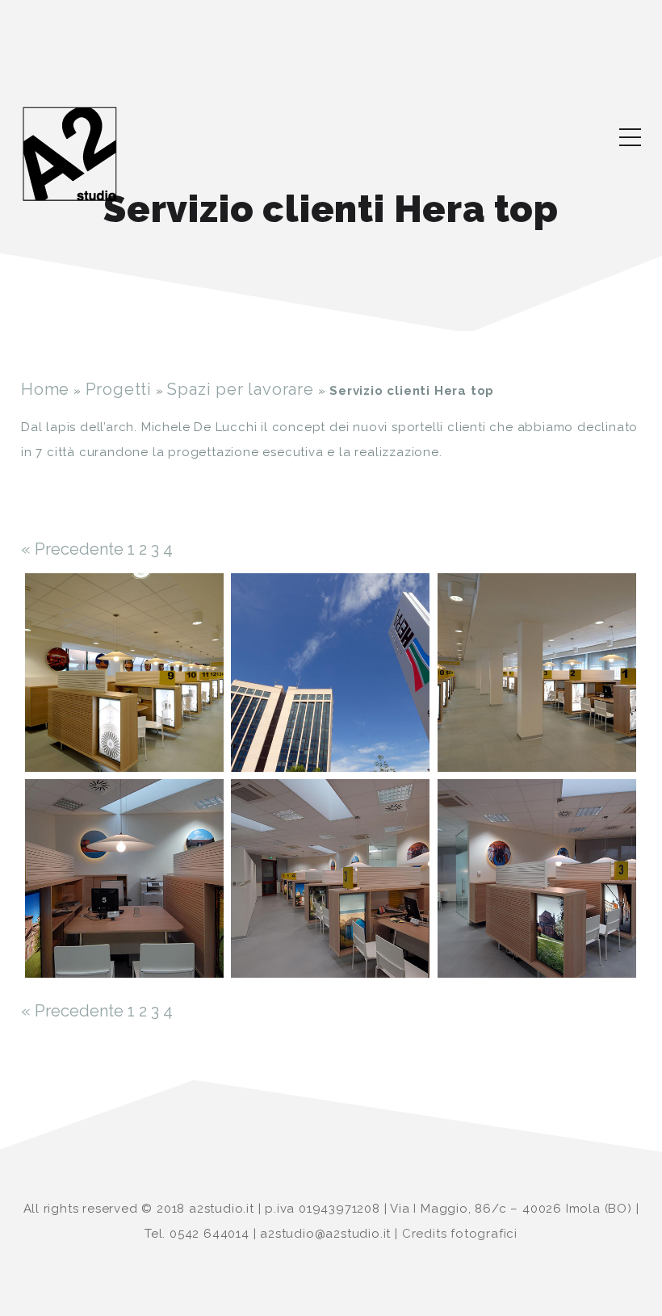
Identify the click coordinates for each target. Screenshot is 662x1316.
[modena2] (124, 672)
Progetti (119, 389)
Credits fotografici (459, 1233)
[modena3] (330, 672)
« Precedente (72, 549)
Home (45, 389)
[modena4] (537, 672)
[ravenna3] (537, 878)
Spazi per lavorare (240, 389)
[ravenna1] (124, 878)
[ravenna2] (330, 878)
